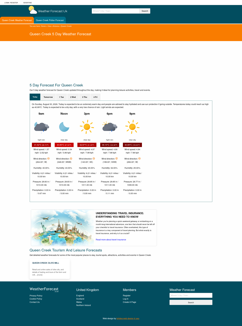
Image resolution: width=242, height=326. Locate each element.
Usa (49, 26)
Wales (79, 302)
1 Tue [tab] (61, 97)
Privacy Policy (36, 295)
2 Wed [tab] (73, 97)
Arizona (56, 26)
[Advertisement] (105, 58)
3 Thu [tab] (84, 97)
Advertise (27, 3)
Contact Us (35, 302)
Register (14, 3)
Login (6, 3)
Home (43, 26)
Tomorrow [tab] (48, 97)
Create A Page (129, 302)
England (80, 295)
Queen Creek (66, 26)
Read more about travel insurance (111, 239)
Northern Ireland (83, 305)
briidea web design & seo (128, 318)
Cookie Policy (36, 298)
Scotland (80, 298)
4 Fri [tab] (95, 97)
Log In (125, 298)
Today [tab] (35, 97)
